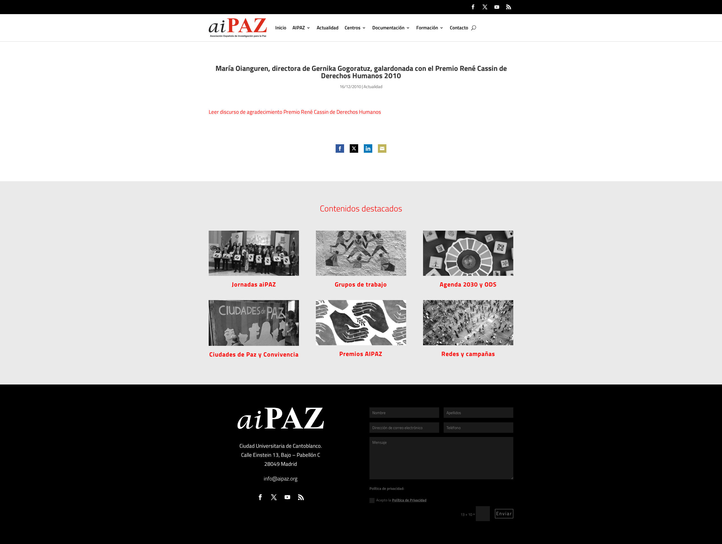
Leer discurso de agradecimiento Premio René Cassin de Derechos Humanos (295, 112)
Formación (427, 27)
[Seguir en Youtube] (496, 7)
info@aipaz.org (281, 478)
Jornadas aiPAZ (254, 284)
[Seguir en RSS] (508, 7)
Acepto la (401, 500)
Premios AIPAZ (360, 354)
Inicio (280, 27)
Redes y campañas (468, 354)
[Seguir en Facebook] (473, 7)
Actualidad (327, 27)
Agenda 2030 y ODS (468, 284)
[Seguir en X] (485, 7)
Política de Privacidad (409, 500)
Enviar (504, 513)
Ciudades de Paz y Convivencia (254, 354)
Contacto (459, 27)
